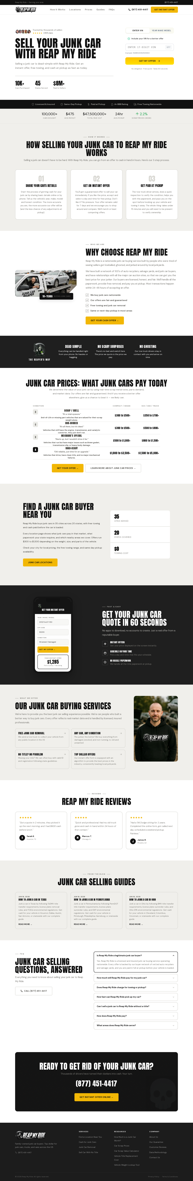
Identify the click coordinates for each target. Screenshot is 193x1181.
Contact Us (154, 1157)
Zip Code (41, 628)
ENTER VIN (138, 31)
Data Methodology (158, 1152)
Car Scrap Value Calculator (126, 1151)
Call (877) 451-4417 (35, 991)
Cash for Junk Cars (87, 1142)
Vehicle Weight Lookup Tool (126, 1165)
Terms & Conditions (170, 1176)
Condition (41, 638)
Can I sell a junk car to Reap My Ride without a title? (123, 1006)
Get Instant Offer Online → (96, 1097)
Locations (75, 9)
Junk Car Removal (87, 1147)
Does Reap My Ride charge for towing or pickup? (121, 987)
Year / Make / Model (45, 618)
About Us (153, 1137)
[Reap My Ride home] (43, 1135)
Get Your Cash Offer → (105, 320)
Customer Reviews (157, 1147)
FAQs (112, 9)
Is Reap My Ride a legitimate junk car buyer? (119, 955)
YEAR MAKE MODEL (161, 31)
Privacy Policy (153, 1176)
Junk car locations (40, 562)
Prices (88, 9)
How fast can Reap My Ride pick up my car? (119, 996)
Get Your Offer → (67, 468)
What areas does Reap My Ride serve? (116, 1025)
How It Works (57, 9)
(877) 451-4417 (171, 2)
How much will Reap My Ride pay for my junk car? (122, 977)
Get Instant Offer (164, 9)
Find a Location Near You (90, 1137)
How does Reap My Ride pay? (112, 1016)
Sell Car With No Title (88, 1152)
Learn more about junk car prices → (113, 468)
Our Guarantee (156, 1142)
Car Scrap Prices (121, 1146)
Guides (100, 9)
